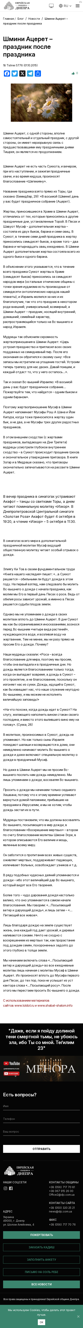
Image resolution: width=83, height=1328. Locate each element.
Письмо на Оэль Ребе (41, 1272)
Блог (21, 18)
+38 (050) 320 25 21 (62, 1207)
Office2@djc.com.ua (62, 1194)
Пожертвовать (41, 1235)
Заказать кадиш (41, 1247)
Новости (34, 18)
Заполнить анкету (41, 1259)
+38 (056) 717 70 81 (62, 1187)
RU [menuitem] (66, 6)
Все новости (41, 1284)
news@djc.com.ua (60, 1211)
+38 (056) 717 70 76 (62, 1224)
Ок (41, 1322)
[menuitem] (65, 5)
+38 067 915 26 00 (61, 1191)
